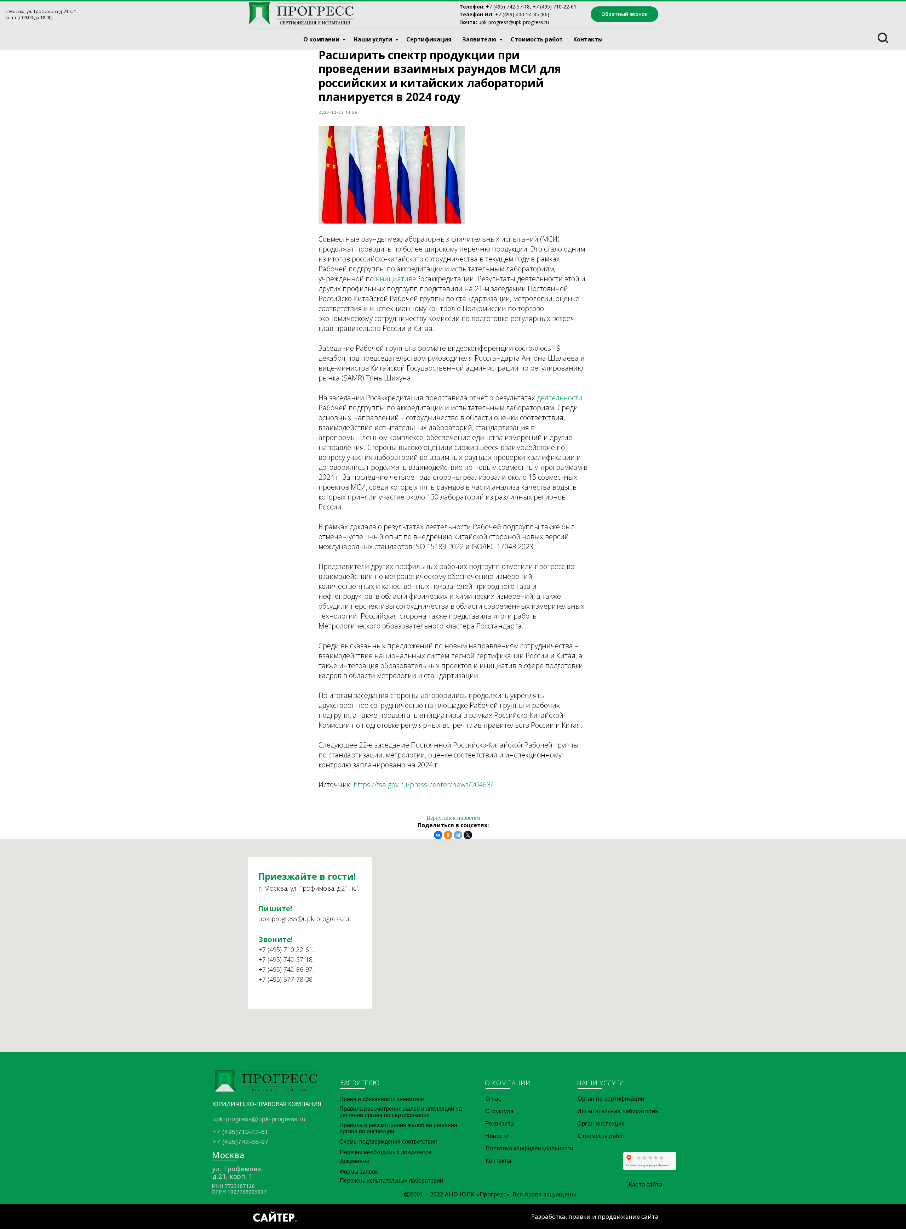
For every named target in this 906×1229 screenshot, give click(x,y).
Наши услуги (374, 39)
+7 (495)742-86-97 (240, 1141)
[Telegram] (458, 835)
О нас (493, 1099)
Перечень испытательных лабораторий (391, 1181)
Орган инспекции (601, 1124)
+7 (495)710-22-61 (240, 1131)
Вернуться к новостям (453, 818)
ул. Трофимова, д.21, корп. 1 (237, 1172)
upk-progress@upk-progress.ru (513, 22)
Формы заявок (359, 1172)
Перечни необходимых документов (386, 1152)
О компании (322, 39)
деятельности (560, 397)
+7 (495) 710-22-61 (285, 949)
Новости (497, 1136)
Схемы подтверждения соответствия (388, 1142)
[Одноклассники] (448, 835)
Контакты (588, 39)
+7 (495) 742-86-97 (285, 969)
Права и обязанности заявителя (381, 1099)
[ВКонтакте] (438, 835)
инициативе (395, 278)
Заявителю (480, 39)
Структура (499, 1111)
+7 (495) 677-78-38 (285, 979)
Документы (354, 1161)
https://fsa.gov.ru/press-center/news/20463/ (423, 784)
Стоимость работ (537, 39)
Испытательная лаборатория (618, 1111)
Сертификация (429, 39)
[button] (624, 14)
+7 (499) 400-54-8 (515, 14)
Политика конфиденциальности (530, 1148)
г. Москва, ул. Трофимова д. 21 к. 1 (40, 12)
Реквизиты (500, 1124)
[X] (468, 835)
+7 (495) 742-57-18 (508, 6)
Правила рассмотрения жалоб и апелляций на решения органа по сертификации (400, 1112)
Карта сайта (645, 1184)
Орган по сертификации (611, 1099)
